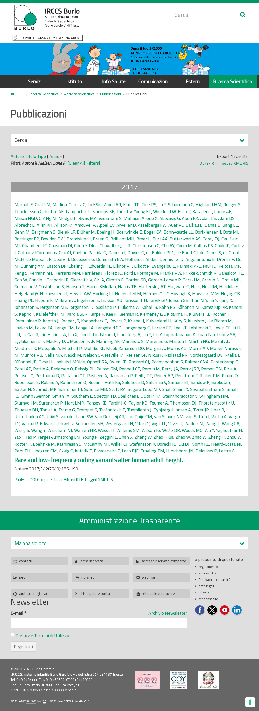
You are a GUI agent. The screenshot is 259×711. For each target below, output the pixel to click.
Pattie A (41, 368)
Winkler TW (164, 211)
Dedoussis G (82, 259)
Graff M (42, 204)
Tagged (226, 163)
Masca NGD (25, 218)
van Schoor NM (169, 416)
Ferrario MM (67, 273)
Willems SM (128, 430)
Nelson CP (93, 355)
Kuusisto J (197, 320)
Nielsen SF (136, 355)
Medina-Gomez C (68, 204)
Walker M (193, 423)
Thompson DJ (183, 402)
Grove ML (231, 279)
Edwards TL (99, 266)
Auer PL (176, 225)
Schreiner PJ (70, 389)
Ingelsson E (88, 300)
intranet (87, 577)
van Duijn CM (139, 416)
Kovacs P (117, 320)
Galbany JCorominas (37, 252)
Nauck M (72, 355)
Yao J (19, 437)
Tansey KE (96, 402)
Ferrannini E (41, 273)
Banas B (212, 225)
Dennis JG (169, 259)
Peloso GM (106, 368)
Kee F (111, 314)
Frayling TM (152, 450)
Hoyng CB (230, 293)
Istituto (74, 81)
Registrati (23, 646)
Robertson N (26, 382)
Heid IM (209, 286)
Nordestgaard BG (206, 355)
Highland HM (208, 204)
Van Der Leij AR (109, 416)
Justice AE (54, 211)
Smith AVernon (35, 396)
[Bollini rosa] (147, 680)
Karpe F (96, 314)
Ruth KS (112, 382)
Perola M (151, 368)
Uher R (217, 409)
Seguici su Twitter (212, 610)
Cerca (20, 141)
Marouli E (23, 204)
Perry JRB (189, 368)
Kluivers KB (200, 314)
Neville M (114, 355)
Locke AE (222, 211)
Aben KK (190, 218)
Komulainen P (27, 320)
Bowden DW (52, 238)
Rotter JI (22, 443)
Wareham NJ (59, 430)
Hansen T (75, 286)
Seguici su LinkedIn (237, 610)
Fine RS (149, 204)
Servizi (35, 81)
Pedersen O (62, 368)
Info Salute (114, 81)
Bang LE (230, 225)
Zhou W (234, 437)
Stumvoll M (25, 402)
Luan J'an (206, 334)
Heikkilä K (228, 286)
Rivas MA (87, 218)
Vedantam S (110, 218)
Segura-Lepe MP (144, 389)
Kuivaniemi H (158, 320)
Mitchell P (72, 348)
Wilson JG (151, 430)
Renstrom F (186, 375)
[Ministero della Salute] (208, 680)
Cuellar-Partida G (89, 252)
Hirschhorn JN (179, 450)
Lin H (45, 334)
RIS (245, 163)
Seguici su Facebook (200, 610)
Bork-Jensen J (208, 231)
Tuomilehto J (139, 409)
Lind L (85, 334)
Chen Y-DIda (86, 245)
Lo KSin (95, 204)
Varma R (29, 423)
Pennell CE (129, 368)
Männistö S (133, 341)
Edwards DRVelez (57, 423)
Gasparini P (57, 279)
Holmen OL (154, 293)
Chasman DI (60, 245)
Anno (54, 156)
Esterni (193, 81)
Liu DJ (183, 443)
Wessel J (106, 430)
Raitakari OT (73, 375)
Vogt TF (159, 423)
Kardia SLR (77, 314)
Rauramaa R (121, 375)
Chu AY (167, 245)
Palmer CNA (197, 361)
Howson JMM (205, 293)
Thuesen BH (26, 409)
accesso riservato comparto (164, 561)
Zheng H (216, 437)
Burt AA (160, 238)
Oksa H (45, 361)
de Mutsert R (39, 259)
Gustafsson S (51, 286)
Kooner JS (69, 320)
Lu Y (162, 204)
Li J (17, 334)
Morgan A (155, 348)
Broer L (143, 238)
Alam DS (226, 218)
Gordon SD (136, 279)
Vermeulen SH (89, 423)
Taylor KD (138, 402)
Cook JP (222, 245)
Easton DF (56, 266)
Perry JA (170, 368)
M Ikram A (65, 300)
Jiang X (225, 300)
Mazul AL (220, 341)
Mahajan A (134, 218)
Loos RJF (130, 450)
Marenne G (156, 341)
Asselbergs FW (152, 225)
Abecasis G (169, 218)
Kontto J (50, 320)
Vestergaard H (119, 423)
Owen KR (118, 361)
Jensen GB (178, 300)
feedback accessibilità (215, 579)
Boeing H (105, 231)
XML (238, 163)
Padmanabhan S (167, 361)
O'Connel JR (25, 361)
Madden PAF (82, 341)
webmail (149, 577)
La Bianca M (220, 320)
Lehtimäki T (200, 327)
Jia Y (213, 300)
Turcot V (124, 211)
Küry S (180, 320)
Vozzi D (175, 423)
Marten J (177, 341)
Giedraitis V (81, 279)
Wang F (212, 423)
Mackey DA (57, 341)
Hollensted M (128, 293)
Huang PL (23, 300)
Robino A (49, 382)
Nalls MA (53, 355)
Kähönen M (188, 307)
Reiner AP (163, 375)
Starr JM (152, 396)
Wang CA (230, 423)
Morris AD (177, 348)
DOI (33, 479)
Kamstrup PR (214, 307)
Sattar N (22, 389)
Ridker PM (210, 375)
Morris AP (198, 348)
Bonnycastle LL (178, 231)
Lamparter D (78, 211)
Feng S (21, 273)
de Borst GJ (187, 252)
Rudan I (95, 382)
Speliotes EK (130, 396)
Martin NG (198, 341)
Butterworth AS (185, 238)
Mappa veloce (31, 543)
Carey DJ (211, 238)
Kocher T (221, 314)
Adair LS (208, 218)
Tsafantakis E (112, 409)
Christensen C (146, 245)
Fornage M (147, 273)
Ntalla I (232, 355)
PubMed (21, 479)
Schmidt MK (44, 389)
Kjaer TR (131, 204)
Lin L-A (59, 334)
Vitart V (142, 423)
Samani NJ (178, 382)
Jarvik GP (158, 300)
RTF (215, 163)
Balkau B (194, 225)
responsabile (208, 598)
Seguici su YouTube (225, 610)
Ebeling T (77, 266)
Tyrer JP (201, 409)
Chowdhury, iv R (115, 245)
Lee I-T (180, 327)
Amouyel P (85, 225)
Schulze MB (95, 389)
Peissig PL (84, 368)
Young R (90, 437)
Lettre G (227, 450)
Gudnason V (25, 286)
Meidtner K (25, 348)
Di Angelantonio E (197, 259)
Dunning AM (32, 266)
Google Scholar (50, 479)
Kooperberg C (94, 320)
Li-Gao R (30, 334)
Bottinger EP (26, 238)
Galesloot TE (231, 273)
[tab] (129, 543)
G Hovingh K (178, 293)
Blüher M (86, 231)
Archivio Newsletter (167, 613)
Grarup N (211, 279)
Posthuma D (47, 375)
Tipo (41, 156)
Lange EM (64, 327)
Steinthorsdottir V (180, 396)
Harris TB (127, 286)
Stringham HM (213, 396)
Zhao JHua (164, 437)
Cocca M (184, 245)
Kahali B (149, 307)
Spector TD (105, 396)
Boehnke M (44, 443)
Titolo (30, 156)
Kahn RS (167, 307)
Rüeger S (232, 204)
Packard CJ (139, 361)
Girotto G (115, 279)
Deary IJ (61, 259)
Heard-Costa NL (226, 443)
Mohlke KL (94, 348)
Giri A (99, 279)
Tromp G (66, 409)
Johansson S (26, 307)
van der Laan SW (77, 416)
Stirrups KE (103, 211)
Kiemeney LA (152, 314)
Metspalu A (49, 348)
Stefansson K (142, 443)
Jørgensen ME (53, 307)
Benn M (22, 231)
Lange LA (85, 327)
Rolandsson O (73, 382)
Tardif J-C (118, 402)
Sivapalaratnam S (207, 389)
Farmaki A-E (189, 266)
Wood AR (112, 204)
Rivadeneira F (107, 450)
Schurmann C (180, 204)
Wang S (21, 430)
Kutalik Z (83, 450)
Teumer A (158, 402)
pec (22, 577)
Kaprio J (26, 314)
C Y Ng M (47, 218)
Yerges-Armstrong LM (59, 437)
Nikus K (155, 355)
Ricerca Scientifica (232, 81)
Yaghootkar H (229, 430)
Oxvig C (66, 450)
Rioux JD (230, 375)
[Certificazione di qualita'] (178, 680)
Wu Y (209, 430)
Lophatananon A (180, 334)
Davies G (135, 252)
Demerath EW (109, 259)
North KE (200, 443)
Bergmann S (43, 231)
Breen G (100, 238)
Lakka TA (44, 327)
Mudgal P (67, 218)
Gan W (20, 279)
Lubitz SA (226, 334)
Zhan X (126, 437)
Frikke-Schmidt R (200, 273)
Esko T (184, 211)
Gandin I (37, 279)
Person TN (211, 368)
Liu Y (146, 334)
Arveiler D (126, 225)
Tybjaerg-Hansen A (172, 409)
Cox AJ (65, 252)
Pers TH (22, 450)
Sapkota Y (220, 382)
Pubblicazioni (110, 94)
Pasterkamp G (224, 361)
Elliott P (141, 266)
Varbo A (219, 416)
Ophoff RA (97, 361)
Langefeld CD (108, 327)
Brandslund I (79, 238)
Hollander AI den (141, 259)
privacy (204, 592)
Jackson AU (111, 300)
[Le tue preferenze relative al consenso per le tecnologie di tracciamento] (250, 702)
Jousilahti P (105, 307)
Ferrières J (92, 273)
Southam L (81, 396)
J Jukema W (128, 307)
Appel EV (105, 225)
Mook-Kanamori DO (125, 348)
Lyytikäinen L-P (29, 341)
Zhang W (143, 437)
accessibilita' (208, 573)
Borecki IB (166, 443)
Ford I (129, 273)
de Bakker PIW (160, 252)
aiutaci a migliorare (34, 594)
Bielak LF (66, 231)
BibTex (204, 163)
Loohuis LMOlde (69, 361)
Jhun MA (198, 300)
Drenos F (225, 259)
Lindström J (104, 334)
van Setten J (197, 416)
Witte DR (171, 430)
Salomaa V (156, 382)
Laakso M (23, 327)
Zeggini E (108, 437)
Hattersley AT (152, 286)
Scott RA (117, 389)
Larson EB (161, 327)
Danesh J (116, 252)
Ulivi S (53, 416)
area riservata (92, 561)
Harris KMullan (101, 286)
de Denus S (210, 252)
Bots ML (231, 231)
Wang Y (38, 430)
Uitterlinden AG (29, 416)
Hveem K (44, 300)
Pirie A (230, 368)
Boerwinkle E (129, 231)
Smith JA (60, 396)
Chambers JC (34, 245)
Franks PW (170, 273)
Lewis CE (222, 327)
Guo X (151, 218)
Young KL (142, 211)
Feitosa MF (229, 266)
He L (195, 286)
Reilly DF (143, 375)
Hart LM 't (75, 402)
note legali (206, 585)
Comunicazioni (153, 81)
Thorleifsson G (28, 211)
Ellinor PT (122, 266)
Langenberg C (136, 327)
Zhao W (183, 437)
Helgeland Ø (26, 293)
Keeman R (128, 314)
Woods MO (192, 430)
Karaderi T (202, 211)
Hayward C (178, 286)
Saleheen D (133, 382)
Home (15, 94)
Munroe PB (31, 355)
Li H (236, 327)
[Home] (48, 23)
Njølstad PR (176, 355)
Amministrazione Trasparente (129, 520)
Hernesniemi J (53, 293)
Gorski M (191, 279)
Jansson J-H (135, 300)
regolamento (208, 566)
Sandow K (199, 382)
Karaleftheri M (50, 314)
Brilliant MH (122, 238)
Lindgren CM (44, 450)
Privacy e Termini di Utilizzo (42, 635)
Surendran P (51, 402)
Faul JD (210, 266)
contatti (25, 561)
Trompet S (87, 409)
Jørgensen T (80, 307)
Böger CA (153, 231)
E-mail (18, 613)
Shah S (168, 389)
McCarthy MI (96, 443)
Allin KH (44, 225)
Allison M (63, 225)
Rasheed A (97, 375)
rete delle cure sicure (158, 594)
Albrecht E (24, 225)
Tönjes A (48, 409)
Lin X (72, 334)
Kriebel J (136, 320)
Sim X (182, 389)
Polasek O (23, 375)
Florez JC (113, 273)
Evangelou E (163, 266)
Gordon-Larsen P (164, 279)
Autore (17, 156)
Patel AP (22, 368)
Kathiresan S (69, 443)
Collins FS (203, 245)
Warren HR (85, 430)
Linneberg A (128, 334)
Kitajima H (177, 314)
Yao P (31, 437)
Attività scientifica (79, 94)
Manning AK (108, 341)
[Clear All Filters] (83, 163)
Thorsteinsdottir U (216, 402)
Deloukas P (206, 450)
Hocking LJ (103, 293)
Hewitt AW (80, 293)
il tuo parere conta (95, 594)
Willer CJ (119, 443)
